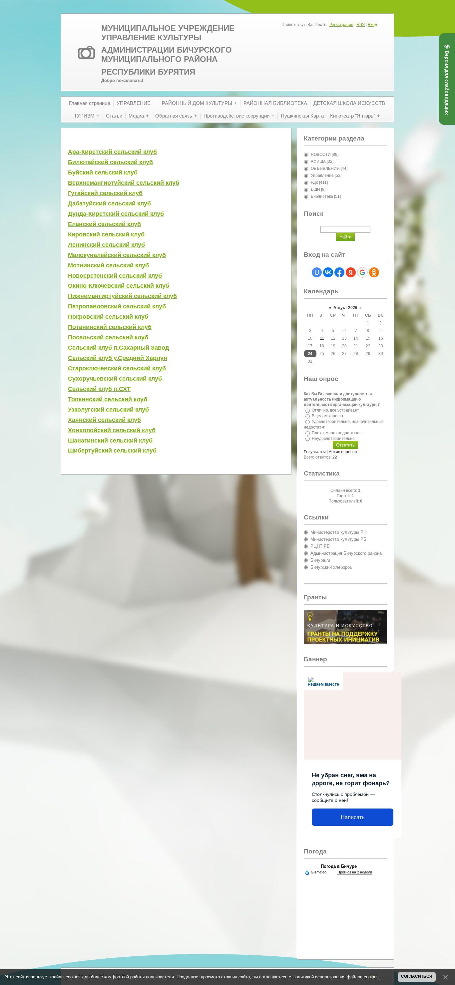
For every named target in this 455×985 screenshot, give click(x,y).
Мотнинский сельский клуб (108, 265)
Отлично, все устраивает (335, 410)
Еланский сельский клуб (104, 224)
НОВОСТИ (321, 154)
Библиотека (322, 196)
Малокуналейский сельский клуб (117, 255)
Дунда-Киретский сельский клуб (116, 213)
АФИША (318, 161)
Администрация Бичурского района (346, 553)
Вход (372, 24)
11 (322, 338)
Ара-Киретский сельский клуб (112, 152)
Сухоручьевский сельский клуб (115, 378)
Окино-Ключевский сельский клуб (118, 285)
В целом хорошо (327, 416)
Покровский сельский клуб (108, 316)
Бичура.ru (320, 560)
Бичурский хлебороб (331, 567)
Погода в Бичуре (339, 866)
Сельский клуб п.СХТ (99, 389)
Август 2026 (345, 307)
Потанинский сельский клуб (110, 327)
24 (310, 353)
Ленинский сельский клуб (106, 244)
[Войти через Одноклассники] (374, 272)
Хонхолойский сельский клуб (112, 430)
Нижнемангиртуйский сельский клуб (122, 296)
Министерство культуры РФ (338, 532)
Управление (322, 175)
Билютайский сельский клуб (110, 162)
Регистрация (341, 24)
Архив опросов (343, 452)
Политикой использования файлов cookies (335, 976)
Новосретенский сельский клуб (115, 275)
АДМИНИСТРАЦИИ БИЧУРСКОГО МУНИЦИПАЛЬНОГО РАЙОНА (166, 54)
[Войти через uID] (317, 272)
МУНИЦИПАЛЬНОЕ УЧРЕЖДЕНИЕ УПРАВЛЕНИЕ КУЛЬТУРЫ (167, 33)
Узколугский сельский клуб (108, 409)
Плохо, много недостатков (336, 433)
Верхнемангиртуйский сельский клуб (123, 182)
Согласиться (416, 976)
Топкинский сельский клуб (107, 399)
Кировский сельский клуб (106, 234)
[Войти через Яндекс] (351, 272)
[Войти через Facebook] (339, 272)
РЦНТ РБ (320, 546)
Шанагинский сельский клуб (110, 440)
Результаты (315, 452)
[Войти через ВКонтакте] (328, 272)
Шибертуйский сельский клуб (112, 450)
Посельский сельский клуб (108, 337)
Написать (352, 817)
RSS (360, 24)
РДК (314, 182)
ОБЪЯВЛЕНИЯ (325, 168)
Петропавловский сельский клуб (117, 306)
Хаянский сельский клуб (104, 420)
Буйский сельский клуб (103, 172)
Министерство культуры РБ (338, 539)
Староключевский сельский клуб (117, 368)
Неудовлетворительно (333, 438)
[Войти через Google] (362, 272)
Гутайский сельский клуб (105, 193)
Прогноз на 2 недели (354, 872)
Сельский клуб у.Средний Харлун (117, 358)
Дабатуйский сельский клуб (109, 203)
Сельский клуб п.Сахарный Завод (118, 347)
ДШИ (315, 189)
